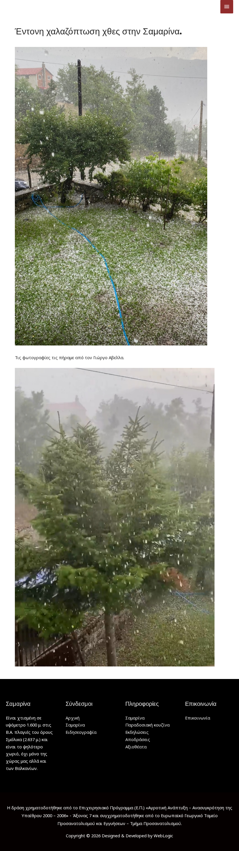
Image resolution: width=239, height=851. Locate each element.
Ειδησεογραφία (81, 732)
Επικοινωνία (197, 718)
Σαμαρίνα (75, 725)
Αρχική (73, 718)
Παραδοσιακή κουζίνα (147, 725)
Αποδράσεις (137, 739)
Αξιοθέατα (136, 747)
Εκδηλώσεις (137, 732)
